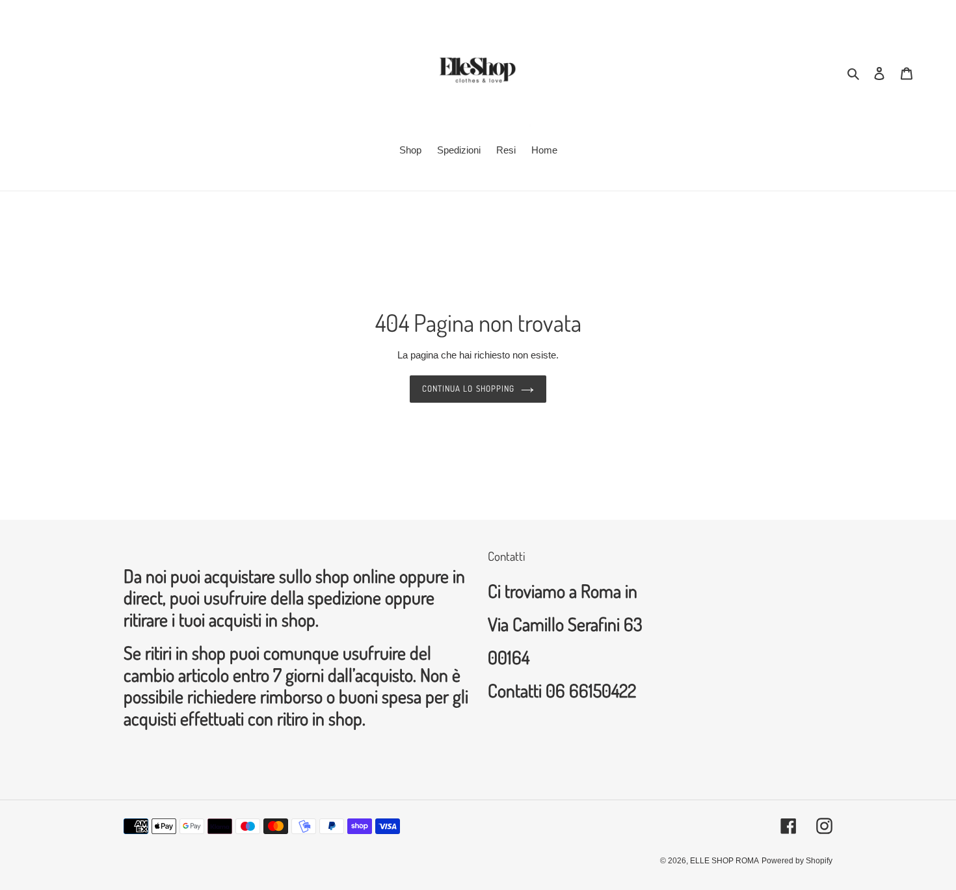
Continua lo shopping (468, 388)
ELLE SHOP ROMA (724, 860)
